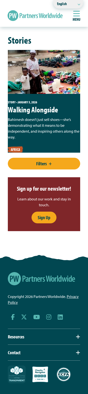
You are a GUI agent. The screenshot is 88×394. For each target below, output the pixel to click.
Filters (41, 163)
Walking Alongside (33, 109)
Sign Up (44, 217)
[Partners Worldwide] (35, 15)
